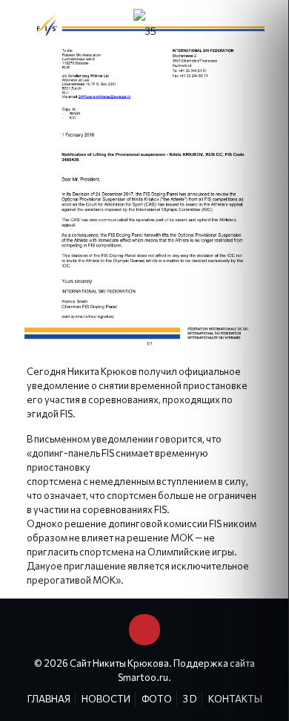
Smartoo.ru (143, 677)
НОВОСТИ (106, 699)
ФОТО (157, 699)
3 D (190, 699)
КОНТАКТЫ (235, 699)
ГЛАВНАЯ (48, 699)
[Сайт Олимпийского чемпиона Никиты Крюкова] (144, 29)
